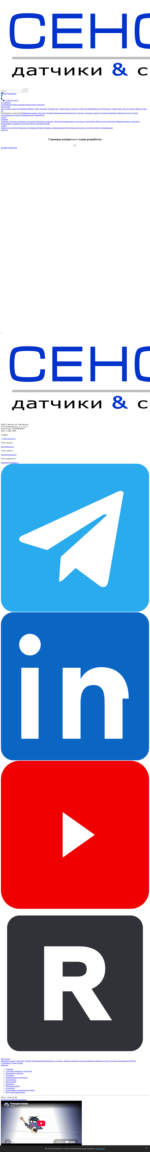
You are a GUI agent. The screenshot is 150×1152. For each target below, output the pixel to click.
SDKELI (30, 109)
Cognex (114, 109)
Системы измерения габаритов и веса (115, 113)
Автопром (58, 122)
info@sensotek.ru (9, 94)
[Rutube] (75, 1057)
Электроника (90, 122)
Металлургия (101, 122)
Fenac (67, 109)
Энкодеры (42, 113)
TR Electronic (105, 109)
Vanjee (36, 109)
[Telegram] (75, 611)
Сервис (4, 126)
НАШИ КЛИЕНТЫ (9, 148)
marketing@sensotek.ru (9, 463)
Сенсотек (74, 109)
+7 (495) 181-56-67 (8, 439)
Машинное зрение (29, 113)
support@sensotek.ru (9, 455)
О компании (6, 103)
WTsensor (51, 109)
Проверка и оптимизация (29, 128)
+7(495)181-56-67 (11, 100)
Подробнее (100, 1149)
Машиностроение (123, 122)
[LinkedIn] (75, 760)
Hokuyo (139, 109)
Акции (3, 117)
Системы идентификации (119, 1061)
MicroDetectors (94, 109)
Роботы (17, 115)
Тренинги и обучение (9, 128)
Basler (119, 109)
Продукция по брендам (10, 109)
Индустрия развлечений (40, 124)
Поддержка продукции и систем (79, 128)
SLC (57, 109)
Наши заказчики (19, 105)
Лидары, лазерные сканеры (88, 113)
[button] (75, 150)
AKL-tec (125, 109)
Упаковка (4, 122)
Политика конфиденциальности (14, 1100)
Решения (4, 119)
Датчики (49, 113)
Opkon (62, 109)
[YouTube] (75, 908)
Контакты (41, 105)
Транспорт (111, 122)
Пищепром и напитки (44, 122)
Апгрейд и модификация (103, 128)
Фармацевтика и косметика (73, 122)
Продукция (5, 107)
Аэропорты (135, 122)
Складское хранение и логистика (22, 122)
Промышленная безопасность (65, 113)
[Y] (25, 90)
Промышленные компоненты (32, 115)
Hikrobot (23, 109)
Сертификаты (6, 105)
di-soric (132, 109)
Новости (4, 130)
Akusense (43, 109)
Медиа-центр (31, 105)
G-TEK (81, 109)
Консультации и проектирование (52, 128)
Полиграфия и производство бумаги (15, 124)
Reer (86, 109)
